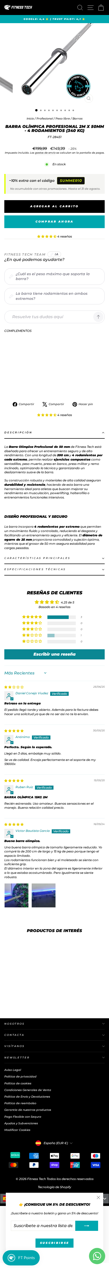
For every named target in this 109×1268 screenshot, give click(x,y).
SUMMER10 (71, 180)
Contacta (14, 1035)
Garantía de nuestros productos (27, 1110)
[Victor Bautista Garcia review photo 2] (43, 895)
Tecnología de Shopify (54, 1187)
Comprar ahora (54, 221)
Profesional (45, 118)
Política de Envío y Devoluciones (27, 1096)
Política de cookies (17, 1083)
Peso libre (63, 118)
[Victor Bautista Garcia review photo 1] (16, 895)
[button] (47, 236)
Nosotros (14, 1023)
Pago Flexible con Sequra (22, 1116)
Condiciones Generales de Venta (27, 1090)
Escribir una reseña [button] (54, 654)
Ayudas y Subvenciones (21, 1123)
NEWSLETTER (17, 1057)
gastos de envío (45, 152)
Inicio (31, 118)
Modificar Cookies (17, 1130)
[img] (14, 687)
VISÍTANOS (14, 1046)
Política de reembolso (20, 1103)
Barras (77, 118)
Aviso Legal (12, 1070)
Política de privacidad (20, 1076)
